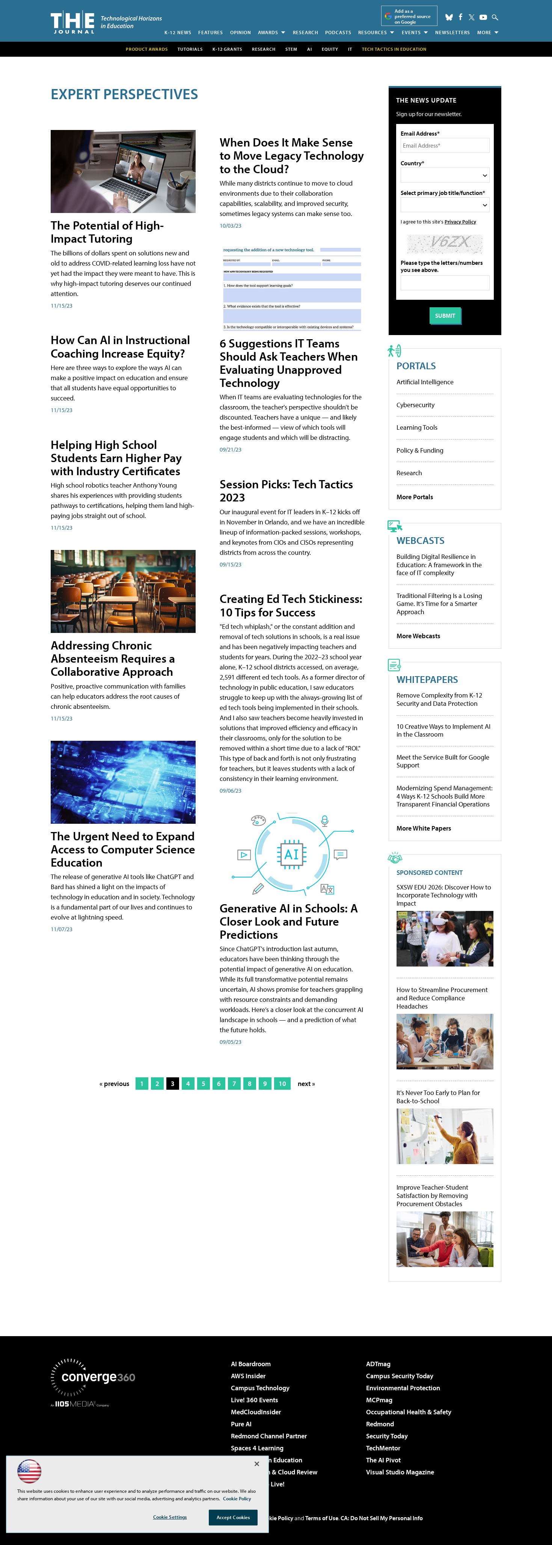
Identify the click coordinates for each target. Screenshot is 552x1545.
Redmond (380, 1424)
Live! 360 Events (254, 1399)
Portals (416, 365)
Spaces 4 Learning (257, 1448)
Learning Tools (417, 427)
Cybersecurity (415, 404)
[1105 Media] (96, 1445)
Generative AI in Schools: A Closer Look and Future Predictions (289, 921)
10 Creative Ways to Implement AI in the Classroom (443, 730)
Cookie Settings (170, 1517)
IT (350, 49)
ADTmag (378, 1363)
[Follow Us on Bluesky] (449, 17)
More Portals (415, 496)
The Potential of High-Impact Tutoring (107, 231)
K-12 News (178, 32)
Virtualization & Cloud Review (274, 1472)
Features (210, 32)
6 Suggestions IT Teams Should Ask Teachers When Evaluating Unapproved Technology (289, 362)
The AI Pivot (383, 1460)
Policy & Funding (420, 450)
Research (305, 32)
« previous (115, 1083)
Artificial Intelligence (425, 382)
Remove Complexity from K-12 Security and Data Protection (439, 699)
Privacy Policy (460, 221)
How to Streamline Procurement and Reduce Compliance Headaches (442, 998)
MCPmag (379, 1399)
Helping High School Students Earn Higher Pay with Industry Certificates (116, 457)
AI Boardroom (251, 1363)
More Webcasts (418, 635)
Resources (372, 32)
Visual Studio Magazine (400, 1472)
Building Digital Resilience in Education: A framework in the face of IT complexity (439, 564)
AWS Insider (248, 1375)
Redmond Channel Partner (269, 1436)
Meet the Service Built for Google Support (443, 761)
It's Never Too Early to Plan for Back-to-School (438, 1097)
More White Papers (424, 828)
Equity (330, 49)
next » (306, 1083)
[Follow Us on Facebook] (460, 16)
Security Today (387, 1436)
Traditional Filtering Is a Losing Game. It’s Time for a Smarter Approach (439, 603)
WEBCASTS (421, 540)
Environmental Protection (403, 1387)
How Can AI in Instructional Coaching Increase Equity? (120, 346)
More (484, 32)
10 (282, 1083)
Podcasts (338, 32)
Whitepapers (427, 679)
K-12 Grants (227, 49)
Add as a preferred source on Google (413, 16)
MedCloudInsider (256, 1412)
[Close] (257, 1464)
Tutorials (190, 49)
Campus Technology (260, 1387)
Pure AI (241, 1424)
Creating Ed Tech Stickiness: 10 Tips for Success (291, 605)
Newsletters (452, 32)
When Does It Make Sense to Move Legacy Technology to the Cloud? (292, 155)
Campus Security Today (399, 1375)
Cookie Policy (276, 1518)
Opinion (240, 32)
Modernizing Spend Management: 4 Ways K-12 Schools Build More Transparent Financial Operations (445, 796)
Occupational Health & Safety (408, 1412)
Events (411, 32)
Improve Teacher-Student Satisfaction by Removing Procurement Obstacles (432, 1195)
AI (309, 49)
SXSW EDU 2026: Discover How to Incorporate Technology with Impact (444, 895)
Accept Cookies (233, 1517)
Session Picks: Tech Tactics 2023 (286, 490)
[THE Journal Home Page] (106, 22)
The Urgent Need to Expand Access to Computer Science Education (123, 849)
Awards (268, 32)
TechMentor (383, 1448)
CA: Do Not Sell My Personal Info (382, 1518)
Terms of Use (321, 1518)
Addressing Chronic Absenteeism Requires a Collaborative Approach (113, 658)
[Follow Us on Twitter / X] (472, 17)
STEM (291, 49)
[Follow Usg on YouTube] (483, 17)
